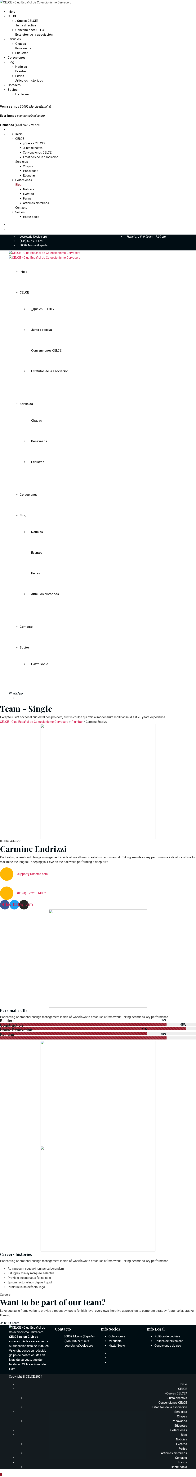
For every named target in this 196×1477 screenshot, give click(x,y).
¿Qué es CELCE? (26, 21)
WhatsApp (16, 693)
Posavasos (23, 48)
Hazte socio (23, 94)
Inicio (11, 11)
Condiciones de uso (167, 1345)
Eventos (21, 71)
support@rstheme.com (32, 874)
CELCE (12, 16)
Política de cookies (167, 1336)
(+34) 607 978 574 (31, 241)
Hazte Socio (117, 1345)
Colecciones (16, 57)
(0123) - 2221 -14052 (31, 893)
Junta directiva (25, 25)
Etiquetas (21, 53)
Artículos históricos (29, 80)
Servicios (14, 39)
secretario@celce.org (31, 116)
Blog (11, 62)
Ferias (19, 76)
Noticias (21, 67)
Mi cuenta (115, 1341)
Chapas (20, 44)
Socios (13, 90)
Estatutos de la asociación (34, 34)
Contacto (14, 85)
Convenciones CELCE (30, 30)
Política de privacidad (168, 1341)
